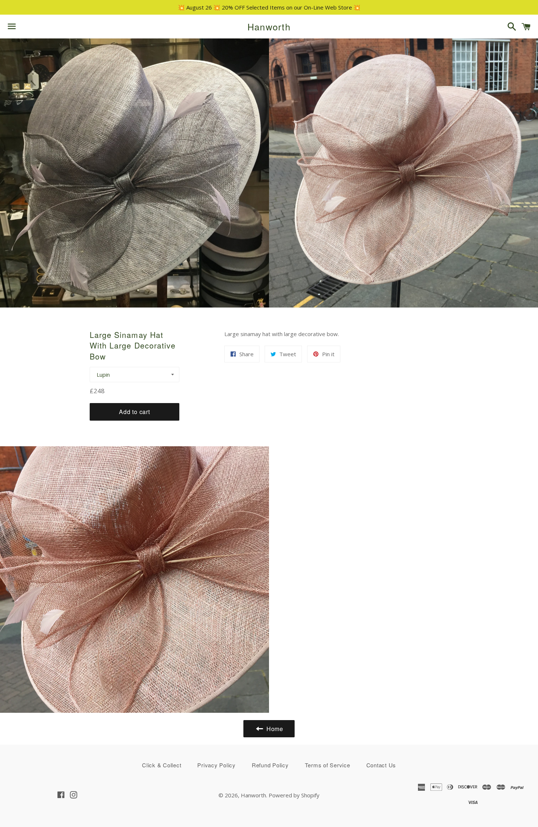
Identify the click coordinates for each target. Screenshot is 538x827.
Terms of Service (327, 765)
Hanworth (269, 26)
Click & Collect (161, 765)
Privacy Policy (216, 765)
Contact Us (381, 765)
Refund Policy (270, 765)
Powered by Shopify (294, 795)
